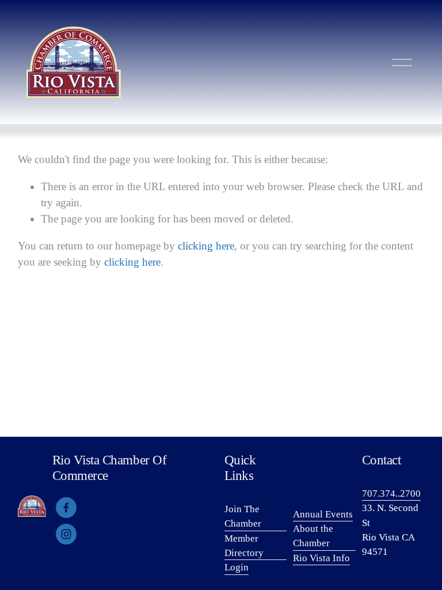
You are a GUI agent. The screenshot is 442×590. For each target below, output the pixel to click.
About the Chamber (313, 536)
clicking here (206, 246)
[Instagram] (66, 534)
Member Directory (244, 545)
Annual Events (323, 514)
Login (236, 567)
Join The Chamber (242, 516)
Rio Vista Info (321, 558)
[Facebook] (66, 507)
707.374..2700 (391, 493)
